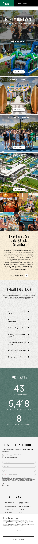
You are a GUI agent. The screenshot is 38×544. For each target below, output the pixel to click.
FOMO (15, 8)
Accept (19, 530)
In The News (8, 512)
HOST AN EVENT (23, 8)
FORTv (21, 512)
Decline (18, 535)
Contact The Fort (10, 506)
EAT (11, 8)
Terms (9, 481)
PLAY (6, 8)
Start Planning (18, 72)
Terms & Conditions (25, 506)
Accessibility (9, 509)
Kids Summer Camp (10, 502)
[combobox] (5, 474)
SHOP (32, 8)
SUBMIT (6, 485)
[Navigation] (35, 3)
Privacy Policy (19, 525)
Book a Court (22, 3)
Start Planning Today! (16, 275)
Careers (21, 509)
